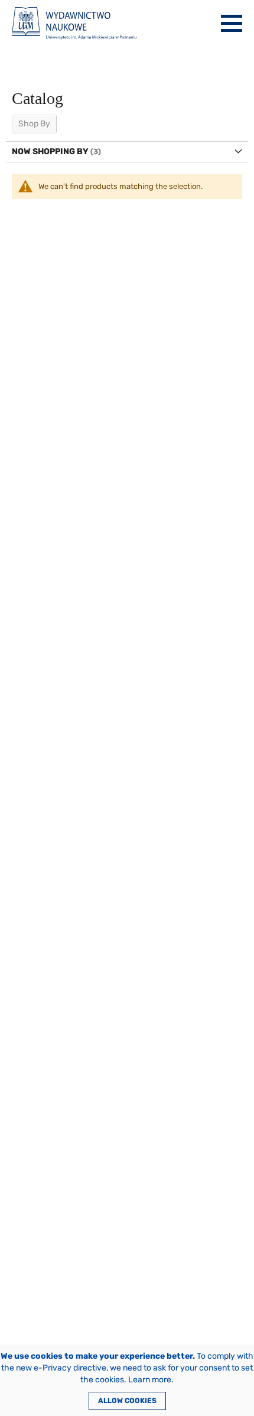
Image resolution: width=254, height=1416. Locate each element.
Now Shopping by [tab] (50, 151)
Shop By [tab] (34, 124)
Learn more (149, 1380)
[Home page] (74, 23)
